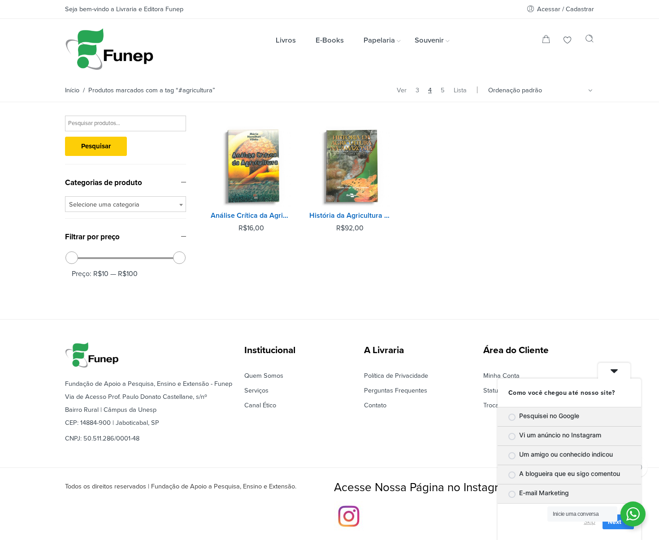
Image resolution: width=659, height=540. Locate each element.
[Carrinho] (546, 41)
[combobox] (125, 204)
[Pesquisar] (589, 40)
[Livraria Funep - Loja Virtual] (109, 49)
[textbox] (125, 204)
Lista (460, 90)
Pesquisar (96, 146)
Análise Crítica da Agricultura (251, 215)
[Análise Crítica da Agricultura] (251, 166)
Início (72, 90)
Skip (589, 521)
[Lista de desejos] (568, 41)
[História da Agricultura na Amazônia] (349, 166)
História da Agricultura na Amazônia (349, 215)
